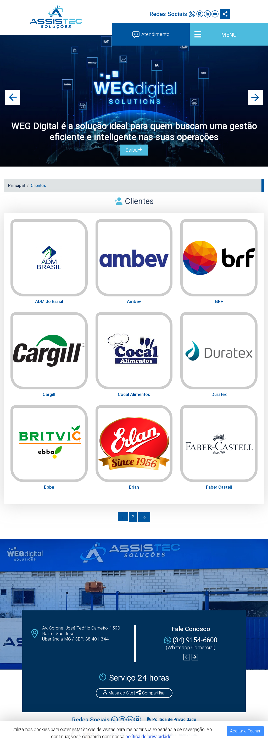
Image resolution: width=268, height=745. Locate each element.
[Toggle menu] (229, 34)
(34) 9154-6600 (194, 640)
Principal (16, 185)
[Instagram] (199, 14)
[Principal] (56, 17)
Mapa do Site (121, 693)
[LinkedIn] (207, 14)
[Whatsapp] (192, 14)
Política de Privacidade (173, 719)
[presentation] (12, 97)
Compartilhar (153, 693)
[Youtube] (215, 14)
